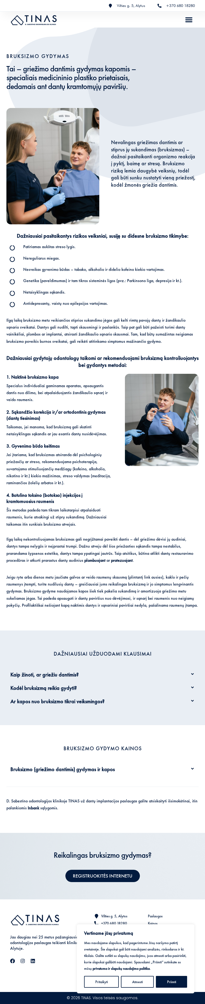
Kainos (152, 923)
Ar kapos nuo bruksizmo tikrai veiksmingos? (57, 701)
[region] (135, 958)
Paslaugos (155, 916)
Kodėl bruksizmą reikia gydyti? (43, 687)
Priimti (171, 981)
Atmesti (137, 981)
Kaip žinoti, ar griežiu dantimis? (44, 674)
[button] (189, 19)
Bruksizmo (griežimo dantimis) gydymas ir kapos (62, 769)
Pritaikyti (101, 981)
